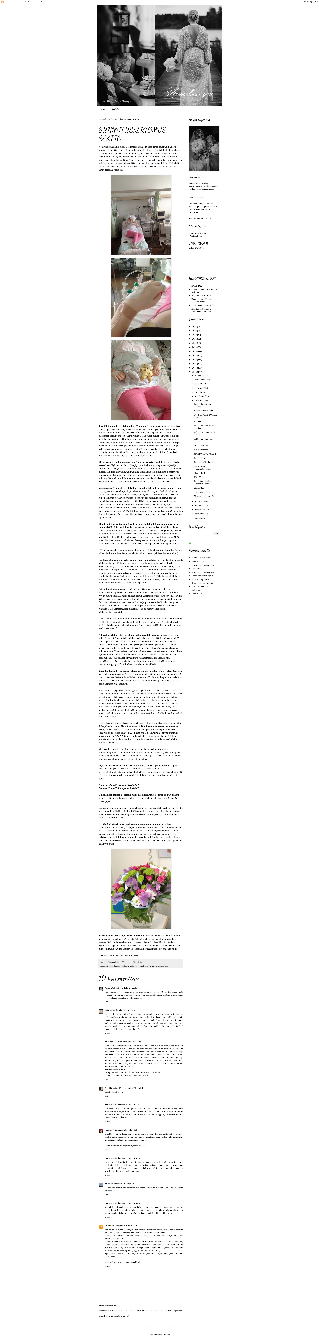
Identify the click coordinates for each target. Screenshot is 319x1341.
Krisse (108, 1130)
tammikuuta (200, 518)
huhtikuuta (200, 505)
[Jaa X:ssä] (136, 962)
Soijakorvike (197, 590)
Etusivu (140, 1311)
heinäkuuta (200, 396)
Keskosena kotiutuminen (202, 583)
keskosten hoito (128, 966)
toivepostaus (163, 966)
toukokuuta (200, 501)
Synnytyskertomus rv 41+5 (203, 572)
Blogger (166, 1334)
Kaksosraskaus (198, 561)
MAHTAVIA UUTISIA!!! (205, 454)
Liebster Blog (200, 458)
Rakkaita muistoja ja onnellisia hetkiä (203, 482)
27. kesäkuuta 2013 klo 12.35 (124, 1130)
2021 (194, 339)
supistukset (144, 966)
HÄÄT (115, 109)
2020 (194, 343)
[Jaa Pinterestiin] (141, 962)
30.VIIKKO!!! (200, 473)
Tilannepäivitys (201, 445)
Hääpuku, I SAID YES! (201, 295)
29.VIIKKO (199, 488)
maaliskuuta (200, 509)
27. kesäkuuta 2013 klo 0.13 (131, 1088)
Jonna (107, 988)
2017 (194, 355)
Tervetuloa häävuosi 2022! (203, 305)
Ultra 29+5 (199, 477)
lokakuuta (199, 384)
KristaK (108, 1010)
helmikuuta (200, 514)
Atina (107, 1184)
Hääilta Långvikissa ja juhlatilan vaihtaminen (201, 310)
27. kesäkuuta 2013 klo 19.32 (124, 1184)
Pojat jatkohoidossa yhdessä (202, 405)
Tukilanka (195, 568)
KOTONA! (198, 421)
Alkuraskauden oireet (200, 558)
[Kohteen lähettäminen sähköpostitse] (131, 962)
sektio (137, 966)
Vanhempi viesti (175, 1311)
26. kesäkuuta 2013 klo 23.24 (128, 1042)
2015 (194, 364)
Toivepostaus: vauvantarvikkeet (202, 467)
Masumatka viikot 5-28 (204, 496)
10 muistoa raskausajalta (202, 576)
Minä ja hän (196, 594)
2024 (194, 326)
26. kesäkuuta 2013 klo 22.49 (124, 988)
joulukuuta (200, 375)
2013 (194, 372)
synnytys (153, 966)
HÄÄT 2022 (196, 286)
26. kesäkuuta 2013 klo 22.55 (126, 1010)
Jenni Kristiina (112, 1088)
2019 (194, 347)
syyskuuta (199, 388)
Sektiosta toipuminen (200, 579)
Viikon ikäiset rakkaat (203, 410)
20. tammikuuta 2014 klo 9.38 (125, 1226)
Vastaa (107, 1002)
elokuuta (199, 392)
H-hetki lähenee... (202, 450)
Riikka (108, 1226)
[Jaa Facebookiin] (138, 962)
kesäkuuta (199, 400)
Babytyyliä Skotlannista (204, 462)
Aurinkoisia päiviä (202, 492)
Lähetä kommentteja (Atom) (116, 1316)
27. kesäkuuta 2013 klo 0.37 (127, 1104)
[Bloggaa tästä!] (134, 962)
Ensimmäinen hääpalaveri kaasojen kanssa (202, 300)
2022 (194, 335)
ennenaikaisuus (115, 966)
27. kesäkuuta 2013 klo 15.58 (128, 1158)
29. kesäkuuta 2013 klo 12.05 (128, 1203)
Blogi (103, 109)
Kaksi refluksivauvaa (200, 586)
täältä (136, 166)
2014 (194, 368)
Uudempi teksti (106, 1311)
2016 (194, 359)
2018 (194, 351)
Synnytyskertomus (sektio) (203, 565)
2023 (194, 331)
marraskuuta (200, 380)
